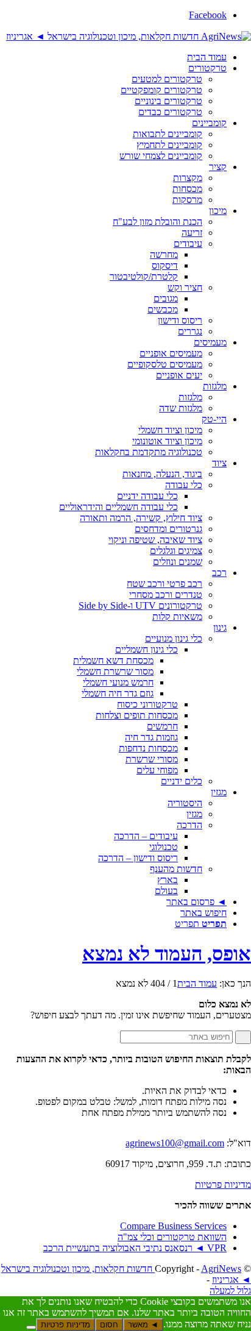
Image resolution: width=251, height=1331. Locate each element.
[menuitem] (113, 57)
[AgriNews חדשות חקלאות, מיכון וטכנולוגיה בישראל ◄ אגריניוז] (128, 35)
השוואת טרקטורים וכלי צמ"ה (172, 1237)
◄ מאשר (143, 1324)
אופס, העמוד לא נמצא (166, 954)
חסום (109, 1324)
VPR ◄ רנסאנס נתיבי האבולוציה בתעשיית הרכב (135, 1248)
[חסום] (31, 1327)
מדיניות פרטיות (223, 1184)
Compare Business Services (173, 1226)
